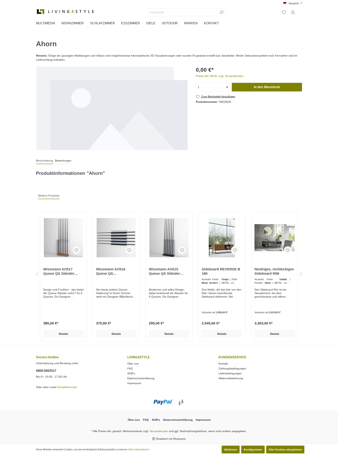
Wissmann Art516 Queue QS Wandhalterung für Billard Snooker (111, 271)
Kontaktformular (67, 387)
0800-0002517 (46, 370)
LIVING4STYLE (138, 357)
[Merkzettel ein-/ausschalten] (76, 250)
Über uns (133, 363)
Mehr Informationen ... (140, 449)
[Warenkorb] (299, 10)
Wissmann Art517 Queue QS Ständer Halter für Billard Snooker (58, 271)
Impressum (134, 383)
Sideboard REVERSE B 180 (221, 271)
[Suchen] (221, 12)
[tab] (44, 160)
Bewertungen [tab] (63, 160)
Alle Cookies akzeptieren (285, 449)
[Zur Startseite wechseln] (65, 11)
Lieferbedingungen (230, 373)
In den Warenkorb (267, 87)
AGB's (131, 373)
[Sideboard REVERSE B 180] (222, 237)
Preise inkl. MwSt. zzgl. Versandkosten (219, 76)
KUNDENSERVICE (232, 357)
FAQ (130, 368)
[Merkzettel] (283, 12)
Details (63, 333)
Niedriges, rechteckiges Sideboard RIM (274, 271)
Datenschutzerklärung (141, 378)
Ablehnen (230, 449)
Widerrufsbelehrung (230, 378)
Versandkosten (159, 431)
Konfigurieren (253, 449)
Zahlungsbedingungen (232, 368)
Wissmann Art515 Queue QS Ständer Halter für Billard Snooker (164, 271)
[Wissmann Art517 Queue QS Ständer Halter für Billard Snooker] (63, 237)
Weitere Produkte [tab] (48, 195)
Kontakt (223, 363)
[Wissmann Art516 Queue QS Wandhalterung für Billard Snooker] (116, 237)
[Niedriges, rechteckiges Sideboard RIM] (274, 237)
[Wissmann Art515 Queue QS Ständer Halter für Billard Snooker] (169, 237)
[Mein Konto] (292, 12)
